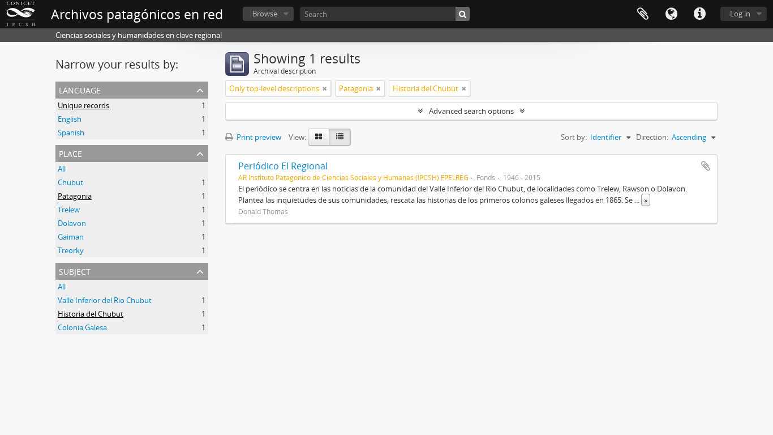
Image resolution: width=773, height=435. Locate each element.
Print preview (258, 137)
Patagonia (75, 196)
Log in (740, 13)
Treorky (71, 250)
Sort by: (574, 137)
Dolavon (72, 223)
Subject (75, 270)
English (69, 119)
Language (671, 14)
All (62, 169)
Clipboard (643, 14)
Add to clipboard (705, 166)
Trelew (69, 209)
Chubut (70, 182)
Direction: (652, 137)
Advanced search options (471, 111)
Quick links (699, 14)
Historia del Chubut (90, 314)
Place (70, 152)
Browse (264, 13)
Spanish (71, 132)
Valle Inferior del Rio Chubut (105, 300)
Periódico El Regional (283, 166)
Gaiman (71, 237)
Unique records (83, 105)
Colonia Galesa (82, 327)
